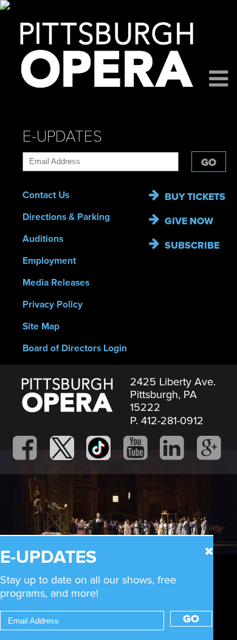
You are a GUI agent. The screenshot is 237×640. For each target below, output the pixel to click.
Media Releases (55, 282)
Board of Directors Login (74, 348)
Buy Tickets (195, 197)
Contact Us (45, 195)
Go (208, 162)
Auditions (42, 238)
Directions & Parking (66, 217)
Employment (49, 260)
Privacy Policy (52, 304)
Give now (189, 221)
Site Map (41, 326)
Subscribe (192, 245)
